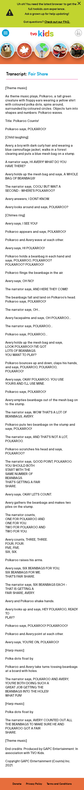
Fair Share (38, 74)
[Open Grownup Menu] (78, 33)
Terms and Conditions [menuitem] (59, 784)
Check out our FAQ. (57, 22)
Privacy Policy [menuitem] (34, 784)
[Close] (79, 3)
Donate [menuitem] (17, 784)
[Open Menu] (5, 33)
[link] (42, 34)
